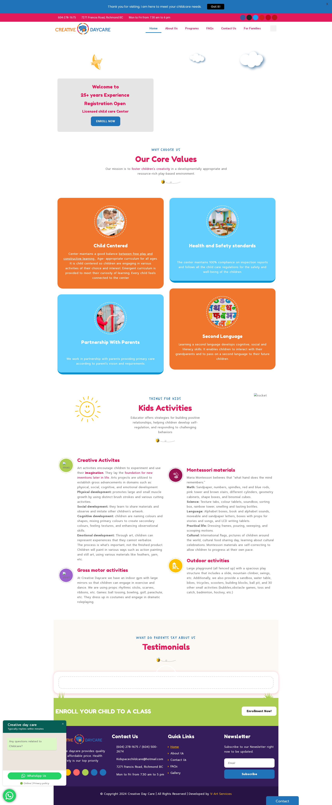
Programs (192, 28)
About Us (171, 28)
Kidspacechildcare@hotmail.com (139, 759)
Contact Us (228, 28)
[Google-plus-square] (274, 17)
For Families (252, 28)
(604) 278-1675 (127, 747)
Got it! (215, 6)
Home (153, 28)
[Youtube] (262, 17)
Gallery (175, 773)
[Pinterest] (268, 17)
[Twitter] (255, 17)
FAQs (209, 28)
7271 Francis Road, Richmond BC (139, 767)
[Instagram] (249, 17)
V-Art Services (221, 794)
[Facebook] (243, 17)
